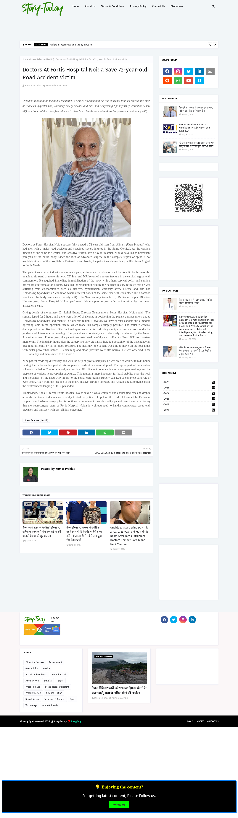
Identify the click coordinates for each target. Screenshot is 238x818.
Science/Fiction (54, 693)
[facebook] (167, 71)
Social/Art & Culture (54, 699)
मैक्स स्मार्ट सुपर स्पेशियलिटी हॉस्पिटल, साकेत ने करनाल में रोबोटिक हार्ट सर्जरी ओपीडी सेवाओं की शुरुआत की (41, 532)
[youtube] (188, 80)
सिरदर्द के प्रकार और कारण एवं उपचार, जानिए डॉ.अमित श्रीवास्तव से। (196, 109)
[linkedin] (199, 71)
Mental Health (59, 674)
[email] (210, 71)
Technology (31, 705)
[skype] (199, 80)
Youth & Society (50, 705)
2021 (189, 410)
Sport (72, 699)
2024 (189, 393)
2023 (189, 398)
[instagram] (178, 71)
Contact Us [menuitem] (158, 6)
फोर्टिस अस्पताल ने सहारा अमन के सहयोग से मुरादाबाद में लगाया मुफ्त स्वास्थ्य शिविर (196, 144)
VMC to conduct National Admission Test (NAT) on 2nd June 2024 (194, 127)
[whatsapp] (178, 80)
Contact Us (212, 721)
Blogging (76, 721)
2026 (189, 382)
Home (25, 59)
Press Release (32, 687)
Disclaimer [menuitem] (177, 6)
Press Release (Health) (42, 59)
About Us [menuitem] (90, 6)
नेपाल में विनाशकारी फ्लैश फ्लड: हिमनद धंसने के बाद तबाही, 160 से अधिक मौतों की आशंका (119, 690)
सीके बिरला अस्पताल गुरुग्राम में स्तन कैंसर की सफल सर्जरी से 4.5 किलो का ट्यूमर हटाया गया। (195, 350)
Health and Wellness (36, 674)
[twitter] (188, 71)
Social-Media (32, 699)
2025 (189, 387)
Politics (48, 680)
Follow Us (119, 804)
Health (46, 668)
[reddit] (167, 80)
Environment (55, 662)
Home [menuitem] (76, 6)
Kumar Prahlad (33, 85)
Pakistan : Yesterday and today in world (71, 44)
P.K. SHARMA (100, 698)
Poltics (60, 680)
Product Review (33, 693)
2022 (189, 404)
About (200, 721)
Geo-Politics (31, 668)
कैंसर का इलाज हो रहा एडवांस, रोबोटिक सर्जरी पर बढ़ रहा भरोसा (196, 301)
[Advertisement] (110, 27)
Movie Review (32, 680)
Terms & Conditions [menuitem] (112, 6)
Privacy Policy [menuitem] (138, 6)
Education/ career (34, 662)
